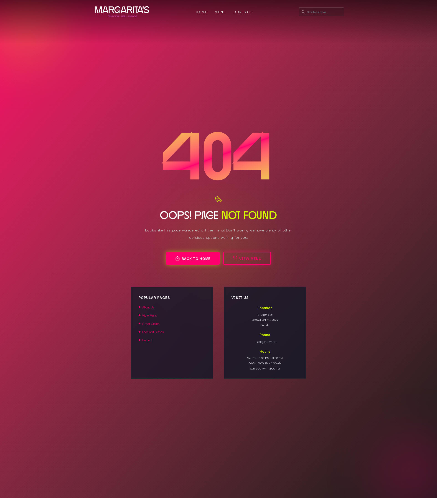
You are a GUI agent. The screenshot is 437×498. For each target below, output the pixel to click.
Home (202, 11)
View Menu (250, 258)
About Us (148, 307)
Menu (220, 11)
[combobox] (321, 12)
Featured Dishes (153, 331)
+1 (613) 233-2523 (264, 341)
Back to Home (196, 258)
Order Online (151, 323)
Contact (243, 11)
